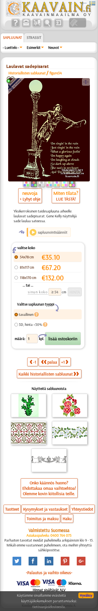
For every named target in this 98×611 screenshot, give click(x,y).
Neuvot (53, 47)
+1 (63, 362)
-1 (34, 362)
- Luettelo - (11, 47)
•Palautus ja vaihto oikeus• (49, 572)
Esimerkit (34, 47)
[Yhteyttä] (26, 26)
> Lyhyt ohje (30, 199)
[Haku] (47, 26)
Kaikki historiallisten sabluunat (46, 374)
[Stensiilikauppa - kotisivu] (48, 14)
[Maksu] (36, 26)
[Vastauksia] (15, 26)
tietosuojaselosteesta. (49, 606)
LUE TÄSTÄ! (66, 199)
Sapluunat (12, 37)
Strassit (34, 37)
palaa (52, 362)
